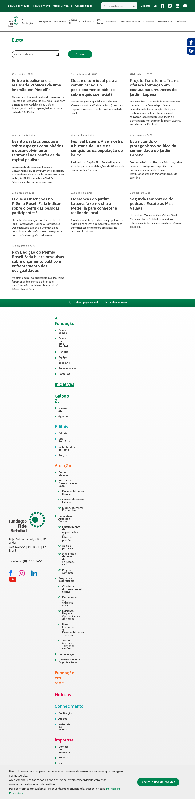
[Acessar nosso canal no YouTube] (185, 6)
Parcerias (60, 373)
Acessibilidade (83, 5)
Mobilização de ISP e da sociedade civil (68, 559)
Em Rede (100, 21)
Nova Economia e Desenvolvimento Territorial (68, 629)
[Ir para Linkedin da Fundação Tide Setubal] (34, 575)
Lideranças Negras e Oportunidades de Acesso (68, 614)
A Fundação (27, 21)
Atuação (43, 21)
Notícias (111, 21)
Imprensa (163, 21)
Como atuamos (63, 473)
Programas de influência (66, 579)
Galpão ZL (73, 21)
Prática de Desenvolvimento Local (66, 483)
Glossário (149, 21)
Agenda (60, 416)
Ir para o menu (41, 5)
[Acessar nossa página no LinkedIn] (177, 6)
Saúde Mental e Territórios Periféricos (68, 644)
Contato (146, 5)
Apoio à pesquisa (67, 547)
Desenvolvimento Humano (68, 492)
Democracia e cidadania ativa (68, 601)
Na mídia (62, 764)
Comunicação (66, 654)
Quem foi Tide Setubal (60, 342)
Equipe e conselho (60, 360)
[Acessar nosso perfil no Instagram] (170, 6)
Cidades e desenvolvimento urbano (68, 589)
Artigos (62, 718)
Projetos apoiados (67, 571)
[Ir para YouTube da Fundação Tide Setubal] (12, 581)
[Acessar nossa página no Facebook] (162, 6)
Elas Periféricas (60, 440)
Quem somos (60, 331)
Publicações (63, 713)
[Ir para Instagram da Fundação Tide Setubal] (22, 575)
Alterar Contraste (62, 5)
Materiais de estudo (63, 727)
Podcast (180, 21)
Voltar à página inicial (85, 302)
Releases (63, 757)
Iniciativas (60, 21)
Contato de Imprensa (63, 749)
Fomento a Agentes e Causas (65, 519)
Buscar (80, 54)
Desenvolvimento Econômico (68, 509)
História (60, 352)
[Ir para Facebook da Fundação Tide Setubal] (10, 575)
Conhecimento (128, 21)
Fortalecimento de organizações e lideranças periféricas (68, 533)
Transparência (60, 368)
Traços (60, 455)
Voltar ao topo (118, 302)
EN (155, 5)
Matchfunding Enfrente (60, 448)
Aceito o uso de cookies (158, 782)
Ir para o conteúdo (19, 5)
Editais (87, 21)
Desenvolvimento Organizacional (66, 661)
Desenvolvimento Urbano (68, 501)
